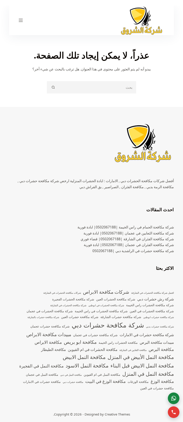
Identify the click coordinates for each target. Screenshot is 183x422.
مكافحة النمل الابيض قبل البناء (142, 365)
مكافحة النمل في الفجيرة (41, 366)
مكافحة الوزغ (162, 381)
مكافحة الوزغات (138, 382)
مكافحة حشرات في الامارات (42, 382)
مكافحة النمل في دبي (71, 374)
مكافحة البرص (161, 349)
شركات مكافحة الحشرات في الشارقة (62, 292)
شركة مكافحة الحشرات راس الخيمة (150, 305)
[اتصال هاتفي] (173, 412)
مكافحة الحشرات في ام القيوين (92, 349)
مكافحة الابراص (48, 342)
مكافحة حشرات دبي (73, 382)
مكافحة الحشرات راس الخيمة (118, 342)
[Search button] (53, 87)
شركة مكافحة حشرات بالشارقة (43, 317)
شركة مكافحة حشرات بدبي (160, 326)
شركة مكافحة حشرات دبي (108, 325)
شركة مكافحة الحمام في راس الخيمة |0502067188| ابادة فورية (125, 227)
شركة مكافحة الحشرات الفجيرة (73, 299)
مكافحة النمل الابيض (84, 357)
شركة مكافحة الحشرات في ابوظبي (106, 305)
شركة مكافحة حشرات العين (79, 317)
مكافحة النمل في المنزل (148, 373)
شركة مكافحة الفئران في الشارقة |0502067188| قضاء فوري (127, 238)
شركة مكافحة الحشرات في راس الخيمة (101, 311)
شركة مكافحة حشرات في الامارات (147, 334)
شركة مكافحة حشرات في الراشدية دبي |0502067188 (133, 250)
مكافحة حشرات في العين (157, 388)
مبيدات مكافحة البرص (157, 342)
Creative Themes (117, 414)
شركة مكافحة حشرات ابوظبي (158, 317)
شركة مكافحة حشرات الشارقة (120, 317)
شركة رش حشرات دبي (155, 299)
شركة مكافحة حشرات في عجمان (95, 335)
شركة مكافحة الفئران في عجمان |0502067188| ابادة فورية (129, 244)
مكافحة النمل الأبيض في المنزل (141, 357)
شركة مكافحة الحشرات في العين (152, 311)
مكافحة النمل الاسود (87, 365)
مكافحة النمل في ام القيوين (102, 374)
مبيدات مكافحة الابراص (48, 334)
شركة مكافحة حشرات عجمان (50, 326)
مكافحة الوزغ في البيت (105, 381)
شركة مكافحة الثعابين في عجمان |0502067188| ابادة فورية (128, 233)
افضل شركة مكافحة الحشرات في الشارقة (152, 292)
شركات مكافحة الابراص (106, 292)
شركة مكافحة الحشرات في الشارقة (68, 305)
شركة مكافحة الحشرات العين (115, 299)
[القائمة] (21, 20)
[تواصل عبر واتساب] (173, 398)
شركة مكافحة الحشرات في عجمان (50, 311)
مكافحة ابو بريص (80, 342)
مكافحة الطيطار (53, 349)
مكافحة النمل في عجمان (42, 374)
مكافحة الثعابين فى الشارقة (133, 350)
